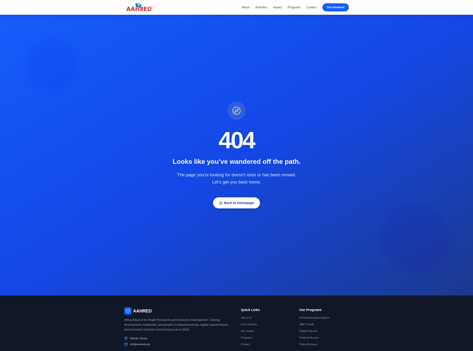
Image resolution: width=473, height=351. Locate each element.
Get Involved (335, 7)
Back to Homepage (239, 203)
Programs (294, 7)
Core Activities (249, 324)
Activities (261, 7)
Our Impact (247, 330)
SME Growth (306, 324)
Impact (277, 7)
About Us (246, 317)
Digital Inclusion (308, 330)
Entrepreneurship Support (314, 317)
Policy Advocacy (308, 344)
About (245, 7)
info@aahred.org (140, 344)
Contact (311, 7)
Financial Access (309, 337)
